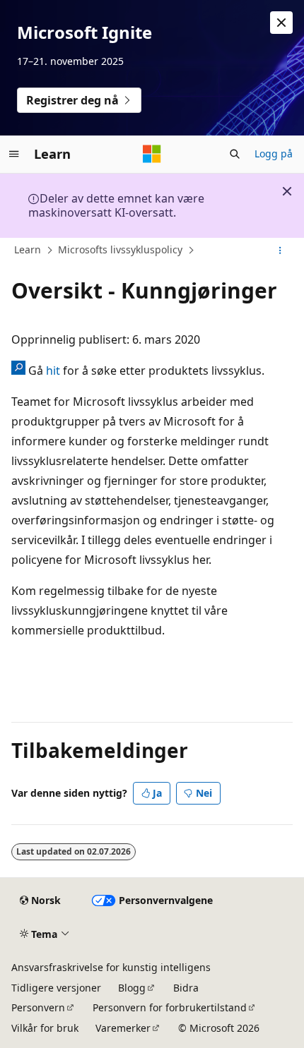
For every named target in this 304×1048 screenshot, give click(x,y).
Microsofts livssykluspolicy (120, 249)
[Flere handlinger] (280, 250)
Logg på (274, 153)
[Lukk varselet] (281, 22)
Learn (27, 249)
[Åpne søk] (235, 154)
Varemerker (123, 1028)
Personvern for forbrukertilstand (170, 1007)
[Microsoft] (152, 154)
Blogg (132, 987)
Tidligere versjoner (56, 987)
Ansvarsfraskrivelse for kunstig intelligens (111, 967)
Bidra (186, 987)
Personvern (38, 1007)
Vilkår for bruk (44, 1028)
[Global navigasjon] (14, 154)
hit (53, 370)
